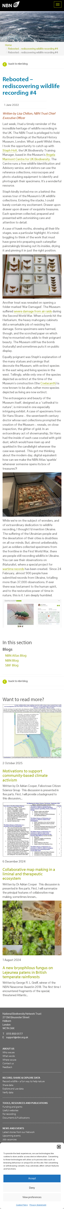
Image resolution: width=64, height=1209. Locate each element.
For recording (9, 1113)
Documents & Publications (16, 1117)
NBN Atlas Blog (15, 655)
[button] (59, 1146)
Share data (8, 1085)
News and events (13, 1128)
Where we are (9, 1059)
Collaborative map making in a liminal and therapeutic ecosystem (29, 874)
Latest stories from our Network (18, 1132)
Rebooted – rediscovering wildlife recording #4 (33, 48)
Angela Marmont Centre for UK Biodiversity (29, 157)
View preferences (32, 1197)
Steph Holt (10, 150)
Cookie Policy (22, 1205)
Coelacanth (48, 383)
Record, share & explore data (21, 1077)
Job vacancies (10, 1139)
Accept (32, 1178)
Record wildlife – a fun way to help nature (24, 1081)
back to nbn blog (18, 63)
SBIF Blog (11, 665)
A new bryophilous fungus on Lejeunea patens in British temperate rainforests (28, 972)
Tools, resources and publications (25, 1103)
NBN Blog (12, 660)
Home (8, 45)
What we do (9, 1056)
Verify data (8, 1092)
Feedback (7, 1067)
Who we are (9, 1052)
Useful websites (10, 1110)
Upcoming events (12, 1135)
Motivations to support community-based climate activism (25, 775)
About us (8, 1048)
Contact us (8, 1063)
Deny (32, 1187)
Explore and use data (13, 1088)
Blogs (7, 649)
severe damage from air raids (33, 311)
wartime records (13, 569)
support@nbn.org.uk (17, 1037)
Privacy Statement (38, 1205)
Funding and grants (12, 1106)
